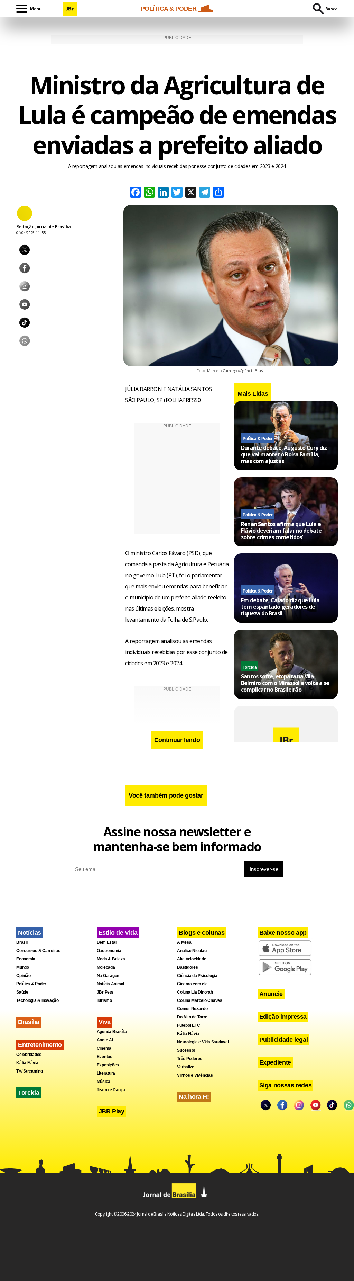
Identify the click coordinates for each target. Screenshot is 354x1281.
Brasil (22, 942)
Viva (105, 1021)
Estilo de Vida (118, 932)
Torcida (250, 667)
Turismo (104, 1000)
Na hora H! (194, 1096)
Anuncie (271, 993)
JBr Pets (105, 992)
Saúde (22, 992)
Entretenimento (40, 1044)
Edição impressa (283, 1016)
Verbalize (185, 1067)
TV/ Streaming (29, 1071)
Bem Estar (107, 942)
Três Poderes (189, 1058)
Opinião (23, 975)
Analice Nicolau (191, 950)
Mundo (22, 967)
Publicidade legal (283, 1039)
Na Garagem (109, 975)
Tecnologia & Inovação (37, 1000)
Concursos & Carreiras (38, 950)
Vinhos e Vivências (195, 1075)
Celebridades (28, 1054)
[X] (191, 193)
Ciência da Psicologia (197, 975)
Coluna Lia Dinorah (195, 992)
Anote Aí (105, 1040)
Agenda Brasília (112, 1031)
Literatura (106, 1073)
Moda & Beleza (111, 959)
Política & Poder (258, 438)
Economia (25, 959)
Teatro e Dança (111, 1089)
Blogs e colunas (202, 932)
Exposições (108, 1064)
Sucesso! (186, 1050)
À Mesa (184, 942)
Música (104, 1081)
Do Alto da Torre (192, 1017)
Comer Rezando (192, 1008)
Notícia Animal (110, 983)
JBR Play (111, 1111)
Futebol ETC (188, 1025)
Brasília (28, 1021)
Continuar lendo (177, 740)
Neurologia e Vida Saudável (203, 1042)
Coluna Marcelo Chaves (199, 1000)
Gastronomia (109, 950)
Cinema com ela (192, 983)
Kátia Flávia (27, 1062)
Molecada (106, 967)
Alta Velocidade (191, 959)
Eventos (104, 1056)
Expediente (275, 1062)
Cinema (104, 1048)
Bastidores (187, 967)
